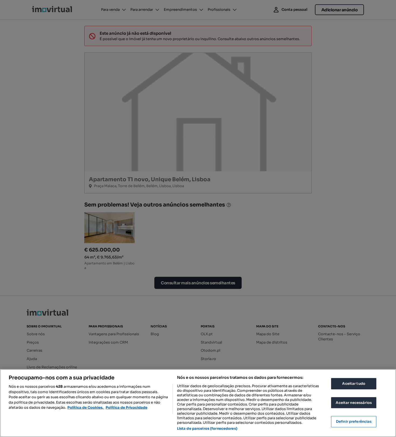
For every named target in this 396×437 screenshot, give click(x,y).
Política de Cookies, (85, 407)
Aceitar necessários (353, 402)
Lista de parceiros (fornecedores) (207, 428)
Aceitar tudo (353, 383)
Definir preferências (354, 421)
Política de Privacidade (126, 407)
